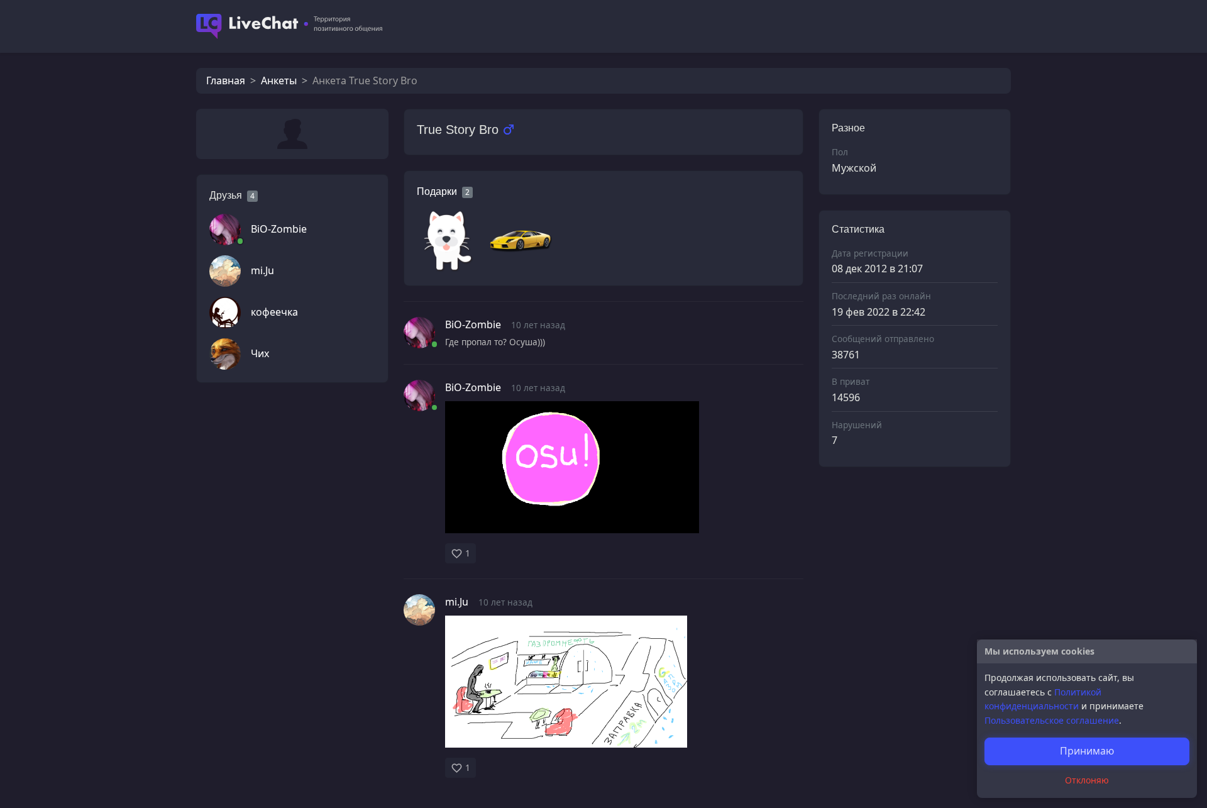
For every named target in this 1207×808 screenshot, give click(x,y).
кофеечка (274, 312)
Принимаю (1087, 751)
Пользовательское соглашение (1051, 720)
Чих (260, 353)
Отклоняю (1087, 780)
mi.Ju (262, 270)
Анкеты (279, 80)
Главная (225, 80)
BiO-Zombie (279, 229)
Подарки (437, 191)
